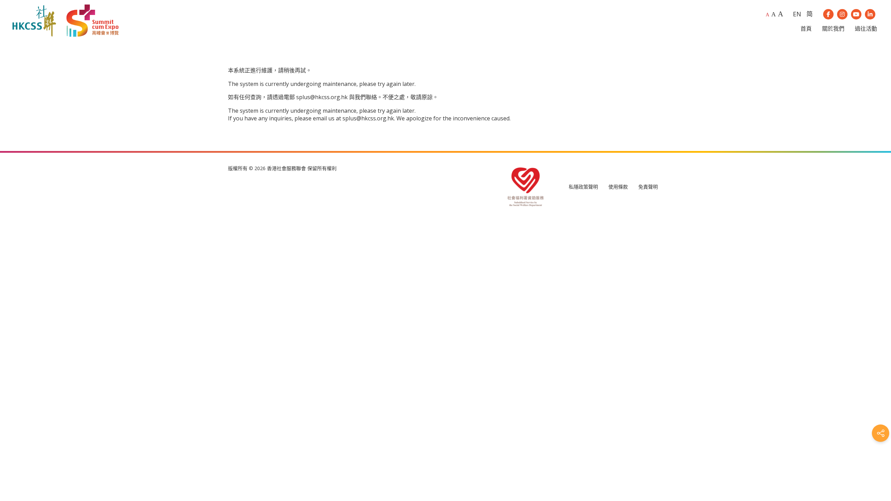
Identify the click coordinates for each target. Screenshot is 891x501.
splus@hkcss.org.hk (322, 97)
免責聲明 (648, 186)
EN (797, 14)
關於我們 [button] (833, 28)
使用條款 (618, 186)
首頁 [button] (806, 28)
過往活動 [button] (866, 28)
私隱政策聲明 (583, 186)
